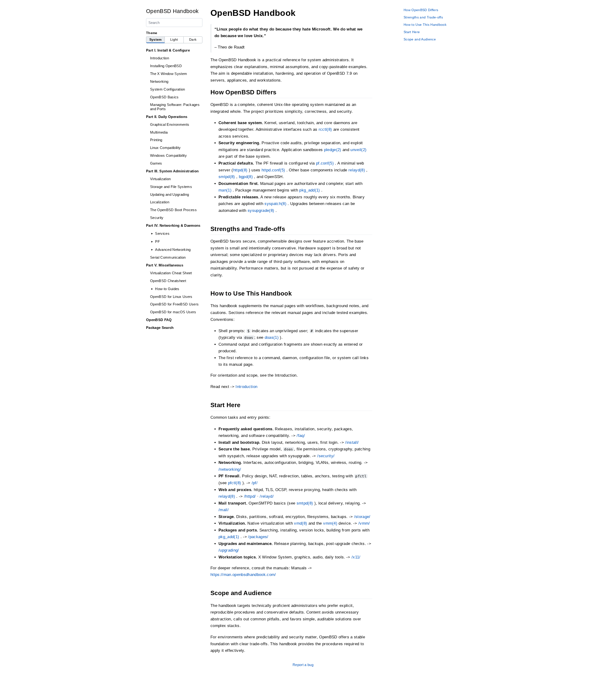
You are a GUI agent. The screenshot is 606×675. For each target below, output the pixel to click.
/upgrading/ (228, 550)
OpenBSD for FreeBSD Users (174, 304)
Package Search (160, 328)
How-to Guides (167, 289)
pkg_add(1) (309, 190)
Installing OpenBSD (166, 66)
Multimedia (159, 132)
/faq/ (301, 435)
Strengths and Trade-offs (423, 17)
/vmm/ (364, 523)
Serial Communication (168, 257)
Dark (192, 39)
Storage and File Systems (171, 187)
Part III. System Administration (172, 171)
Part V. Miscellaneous (164, 265)
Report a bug (303, 665)
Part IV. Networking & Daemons (173, 225)
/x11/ (356, 557)
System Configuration (167, 89)
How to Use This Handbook (425, 24)
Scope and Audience (420, 39)
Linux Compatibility (165, 148)
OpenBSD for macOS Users (173, 312)
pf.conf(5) (325, 163)
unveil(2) (358, 150)
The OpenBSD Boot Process (173, 210)
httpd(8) (240, 170)
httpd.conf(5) (273, 170)
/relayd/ (267, 496)
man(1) (225, 190)
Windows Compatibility (168, 155)
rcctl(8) (325, 129)
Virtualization (160, 179)
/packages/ (258, 537)
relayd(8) (356, 170)
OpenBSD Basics (164, 97)
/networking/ (229, 469)
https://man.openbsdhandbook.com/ (243, 574)
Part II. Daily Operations (166, 117)
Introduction (159, 58)
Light (174, 39)
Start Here (412, 32)
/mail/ (223, 510)
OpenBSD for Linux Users (171, 297)
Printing (156, 140)
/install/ (352, 442)
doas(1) (272, 337)
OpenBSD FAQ (159, 320)
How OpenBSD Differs (421, 10)
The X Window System (168, 74)
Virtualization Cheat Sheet (171, 273)
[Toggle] (152, 233)
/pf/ (255, 483)
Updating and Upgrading (169, 194)
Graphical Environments (169, 124)
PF (157, 242)
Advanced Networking (173, 250)
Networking (159, 81)
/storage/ (362, 516)
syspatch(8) (275, 203)
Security (157, 218)
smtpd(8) (226, 176)
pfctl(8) (234, 483)
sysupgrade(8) (261, 210)
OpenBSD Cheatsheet (168, 281)
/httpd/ (250, 496)
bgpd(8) (246, 176)
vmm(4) (330, 523)
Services (162, 233)
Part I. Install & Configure (168, 50)
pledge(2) (332, 150)
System (155, 39)
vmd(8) (300, 523)
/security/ (325, 456)
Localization (159, 202)
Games (156, 163)
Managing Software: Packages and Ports (175, 107)
